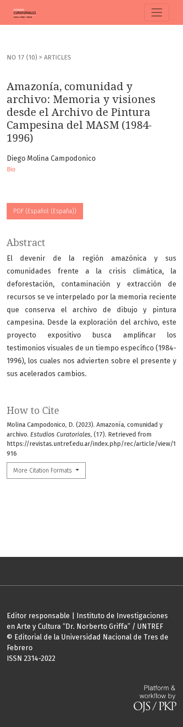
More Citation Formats (43, 470)
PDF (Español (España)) (44, 211)
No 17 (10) (23, 57)
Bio (11, 169)
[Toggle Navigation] (156, 12)
